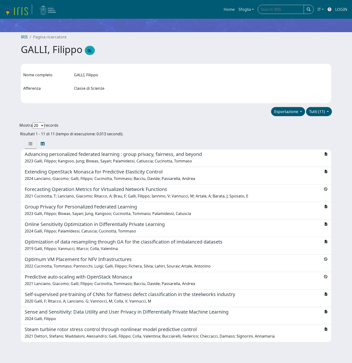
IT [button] (319, 9)
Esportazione (286, 111)
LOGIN (341, 9)
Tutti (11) (317, 111)
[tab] (31, 144)
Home (229, 9)
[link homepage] (17, 9)
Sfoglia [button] (244, 9)
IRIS (24, 37)
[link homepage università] (48, 9)
